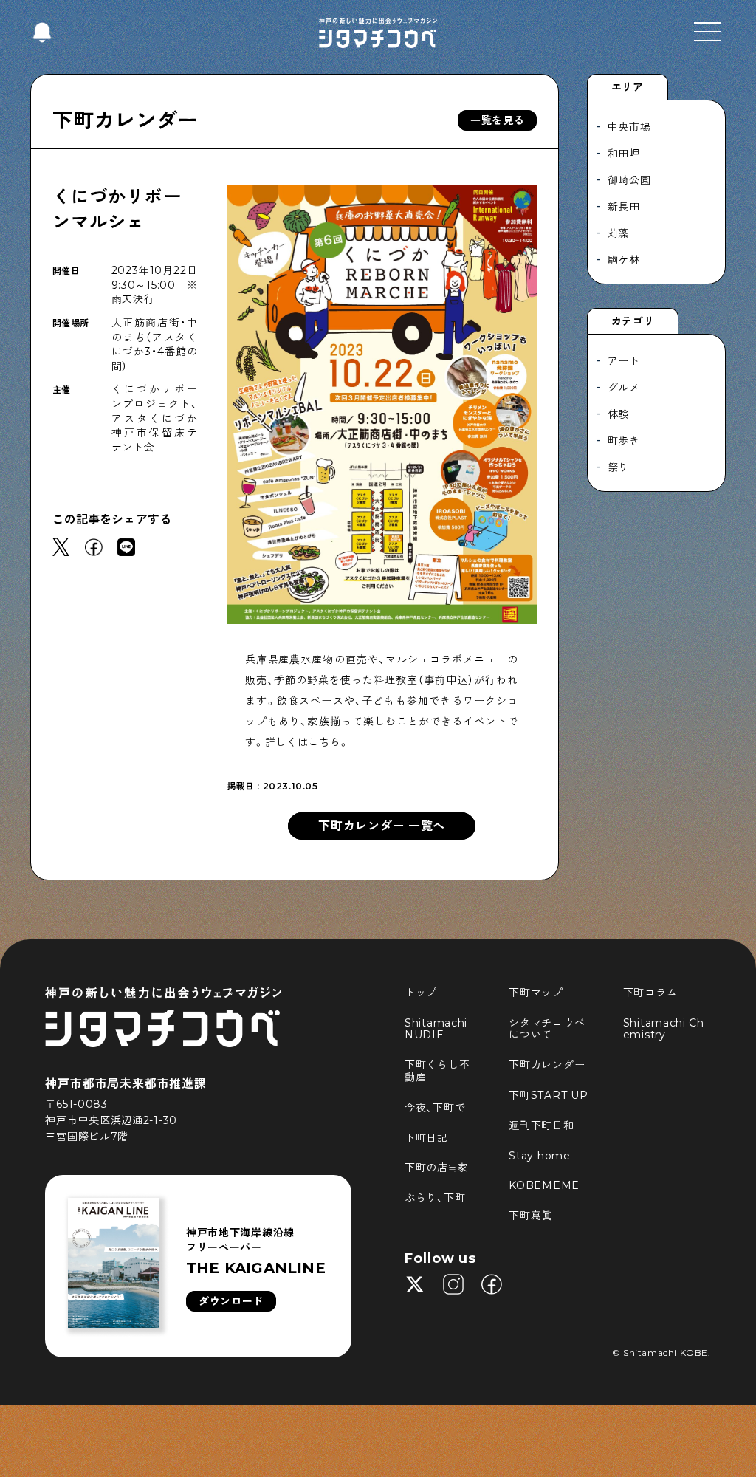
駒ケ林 (624, 260)
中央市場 (629, 127)
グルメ (624, 387)
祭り (618, 467)
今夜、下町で (435, 1107)
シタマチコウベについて (547, 1029)
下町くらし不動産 (437, 1071)
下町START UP (548, 1095)
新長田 (624, 206)
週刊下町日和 (541, 1125)
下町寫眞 (530, 1215)
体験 (618, 414)
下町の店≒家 (436, 1167)
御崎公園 (629, 180)
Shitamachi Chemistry (663, 1029)
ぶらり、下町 (435, 1197)
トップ (421, 992)
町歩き (624, 441)
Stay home (539, 1155)
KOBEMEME (544, 1185)
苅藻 (618, 233)
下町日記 (426, 1138)
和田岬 (624, 153)
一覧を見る (497, 120)
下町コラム (650, 992)
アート (624, 361)
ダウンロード (231, 1301)
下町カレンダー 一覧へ (381, 826)
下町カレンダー (125, 120)
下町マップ (536, 992)
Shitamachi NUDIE (438, 1029)
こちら (324, 742)
